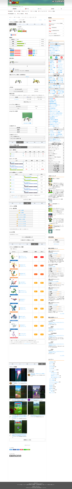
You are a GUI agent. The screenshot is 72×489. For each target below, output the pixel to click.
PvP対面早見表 (52, 108)
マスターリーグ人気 (22, 225)
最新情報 (14, 8)
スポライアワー (61, 69)
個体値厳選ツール (12, 13)
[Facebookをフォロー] (55, 1)
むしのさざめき (14, 168)
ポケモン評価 (60, 80)
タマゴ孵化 (60, 70)
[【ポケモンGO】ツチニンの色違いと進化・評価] (18, 449)
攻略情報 (51, 386)
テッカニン (16, 99)
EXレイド (51, 363)
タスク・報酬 (52, 67)
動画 (42, 24)
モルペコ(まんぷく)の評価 (53, 281)
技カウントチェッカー (54, 109)
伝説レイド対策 (22, 219)
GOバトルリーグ (26, 11)
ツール (40, 8)
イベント (59, 62)
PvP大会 (51, 131)
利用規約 (33, 486)
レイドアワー (60, 64)
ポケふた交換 (60, 78)
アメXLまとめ (52, 52)
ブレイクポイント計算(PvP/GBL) (56, 113)
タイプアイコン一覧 (27, 199)
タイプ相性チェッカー (54, 116)
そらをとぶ (22, 300)
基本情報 (51, 385)
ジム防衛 (22, 212)
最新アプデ (52, 62)
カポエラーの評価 (51, 266)
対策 (34, 24)
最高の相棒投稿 (53, 80)
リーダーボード (53, 132)
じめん (24, 31)
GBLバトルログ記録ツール (55, 50)
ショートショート (52, 369)
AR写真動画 (51, 361)
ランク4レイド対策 (22, 217)
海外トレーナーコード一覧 (55, 87)
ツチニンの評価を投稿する (27, 237)
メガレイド (60, 65)
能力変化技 (60, 134)
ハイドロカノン (23, 317)
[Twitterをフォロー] (53, 1)
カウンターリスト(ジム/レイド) (56, 114)
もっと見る (62, 313)
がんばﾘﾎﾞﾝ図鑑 (61, 91)
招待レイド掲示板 (56, 178)
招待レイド (52, 77)
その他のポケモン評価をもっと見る (27, 240)
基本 (12, 24)
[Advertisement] (27, 353)
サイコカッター (23, 333)
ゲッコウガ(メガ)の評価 (52, 253)
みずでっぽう (22, 316)
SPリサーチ (60, 67)
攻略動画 (59, 61)
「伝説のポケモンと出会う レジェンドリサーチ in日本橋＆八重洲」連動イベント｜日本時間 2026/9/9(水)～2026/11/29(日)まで (56, 186)
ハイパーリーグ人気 (22, 223)
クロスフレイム (23, 326)
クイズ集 (51, 368)
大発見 (51, 69)
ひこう (12, 53)
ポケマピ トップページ (54, 42)
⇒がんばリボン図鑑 (27, 123)
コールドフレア (23, 283)
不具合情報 (60, 72)
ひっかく (13, 156)
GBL (27, 13)
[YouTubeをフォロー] (57, 1)
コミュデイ (52, 70)
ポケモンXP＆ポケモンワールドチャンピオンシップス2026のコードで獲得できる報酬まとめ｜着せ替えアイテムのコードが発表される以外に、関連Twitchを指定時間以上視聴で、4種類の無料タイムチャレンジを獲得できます (56, 193)
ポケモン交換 (52, 78)
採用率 (59, 132)
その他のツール (54, 372)
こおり (12, 55)
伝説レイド (52, 65)
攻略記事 (10, 11)
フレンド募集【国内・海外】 (55, 85)
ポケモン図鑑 (17, 11)
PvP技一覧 (52, 134)
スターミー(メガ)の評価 (52, 290)
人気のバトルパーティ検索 (55, 111)
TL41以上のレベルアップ (54, 53)
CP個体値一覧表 (53, 100)
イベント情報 (34, 11)
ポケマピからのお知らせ (54, 382)
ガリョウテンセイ (23, 257)
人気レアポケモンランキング (55, 140)
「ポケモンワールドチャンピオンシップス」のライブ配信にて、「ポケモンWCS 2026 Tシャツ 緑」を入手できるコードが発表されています (56, 221)
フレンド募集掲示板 (56, 229)
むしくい (13, 153)
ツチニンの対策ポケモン (15, 136)
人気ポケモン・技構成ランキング (56, 135)
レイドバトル (51, 383)
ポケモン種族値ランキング (55, 139)
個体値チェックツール (55, 375)
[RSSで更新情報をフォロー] (63, 1)
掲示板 (52, 8)
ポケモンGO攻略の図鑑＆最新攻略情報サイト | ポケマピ (37, 487)
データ (27, 8)
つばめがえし (13, 165)
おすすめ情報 (51, 366)
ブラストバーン (23, 266)
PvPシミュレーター (53, 106)
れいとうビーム (23, 335)
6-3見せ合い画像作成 (54, 119)
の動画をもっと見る (27, 439)
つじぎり (13, 162)
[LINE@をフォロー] (59, 1)
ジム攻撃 (22, 210)
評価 (27, 24)
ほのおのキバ (22, 299)
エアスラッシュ (23, 256)
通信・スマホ (51, 392)
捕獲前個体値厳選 (53, 103)
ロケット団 (52, 72)
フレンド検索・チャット (54, 48)
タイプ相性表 (21, 13)
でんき (30, 55)
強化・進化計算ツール (55, 377)
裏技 (52, 391)
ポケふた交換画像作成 (54, 121)
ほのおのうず (22, 264)
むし (20, 31)
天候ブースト (60, 93)
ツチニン (27, 76)
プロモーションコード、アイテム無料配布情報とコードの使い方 (58, 226)
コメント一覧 (60, 82)
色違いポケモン (61, 90)
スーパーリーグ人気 (22, 221)
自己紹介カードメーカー (54, 47)
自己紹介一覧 (52, 82)
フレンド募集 (52, 11)
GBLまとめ (60, 131)
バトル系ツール (54, 374)
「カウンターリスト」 (27, 343)
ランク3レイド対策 (22, 214)
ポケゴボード (60, 77)
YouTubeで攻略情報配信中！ (55, 45)
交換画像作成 (52, 117)
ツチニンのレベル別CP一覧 (15, 138)
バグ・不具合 (51, 378)
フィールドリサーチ (43, 11)
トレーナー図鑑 (53, 91)
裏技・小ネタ (51, 389)
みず (12, 50)
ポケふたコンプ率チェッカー (55, 122)
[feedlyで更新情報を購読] (61, 1)
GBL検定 (52, 98)
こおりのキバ (22, 282)
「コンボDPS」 (15, 196)
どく (30, 53)
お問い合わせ (56, 244)
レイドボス (52, 64)
